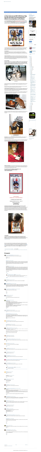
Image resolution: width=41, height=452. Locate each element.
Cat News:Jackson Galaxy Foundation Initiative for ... (33, 84)
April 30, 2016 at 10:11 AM (12, 396)
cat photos (12, 249)
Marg (6, 425)
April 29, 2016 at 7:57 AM (13, 283)
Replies (7, 273)
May (30, 72)
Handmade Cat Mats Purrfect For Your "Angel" (34, 48)
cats (13, 249)
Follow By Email (31, 39)
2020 (30, 62)
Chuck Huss (7, 335)
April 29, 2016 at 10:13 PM (12, 384)
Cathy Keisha (7, 384)
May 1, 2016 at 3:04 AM (10, 408)
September (31, 69)
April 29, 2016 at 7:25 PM (24, 359)
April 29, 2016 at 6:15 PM (13, 355)
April (30, 73)
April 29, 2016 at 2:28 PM (11, 335)
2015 (30, 105)
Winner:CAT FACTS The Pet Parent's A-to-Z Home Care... (33, 88)
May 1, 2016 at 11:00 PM (12, 429)
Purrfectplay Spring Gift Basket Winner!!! (32, 78)
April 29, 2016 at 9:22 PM (17, 367)
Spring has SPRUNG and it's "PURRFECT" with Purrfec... (33, 83)
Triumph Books (18, 46)
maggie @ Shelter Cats (8, 313)
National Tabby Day (16, 249)
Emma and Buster (8, 345)
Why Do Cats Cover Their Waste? (32, 54)
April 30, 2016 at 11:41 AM (11, 400)
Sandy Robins (24, 249)
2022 (30, 60)
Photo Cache (7, 343)
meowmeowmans (8, 429)
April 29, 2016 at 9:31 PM (10, 371)
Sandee (7, 295)
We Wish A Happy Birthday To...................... (33, 93)
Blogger (26, 450)
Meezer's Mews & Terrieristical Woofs (10, 388)
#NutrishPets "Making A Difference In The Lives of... (32, 86)
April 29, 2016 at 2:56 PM (11, 343)
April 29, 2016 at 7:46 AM (17, 274)
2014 (30, 106)
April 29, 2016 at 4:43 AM (11, 266)
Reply (6, 258)
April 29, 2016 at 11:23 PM (17, 388)
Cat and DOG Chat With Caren (11, 274)
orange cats (19, 249)
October (31, 68)
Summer (7, 260)
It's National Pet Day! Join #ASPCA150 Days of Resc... (32, 91)
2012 (30, 108)
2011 (30, 109)
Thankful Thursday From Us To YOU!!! (33, 96)
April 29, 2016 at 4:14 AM (10, 260)
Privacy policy (30, 139)
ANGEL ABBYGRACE (8, 355)
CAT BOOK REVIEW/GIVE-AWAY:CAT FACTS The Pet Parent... (32, 99)
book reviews (7, 249)
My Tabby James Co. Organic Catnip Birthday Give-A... (32, 101)
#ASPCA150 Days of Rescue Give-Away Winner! (33, 81)
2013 (30, 107)
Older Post (26, 444)
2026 (30, 57)
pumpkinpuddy (7, 324)
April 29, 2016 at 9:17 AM (10, 295)
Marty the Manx (8, 396)
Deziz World (7, 418)
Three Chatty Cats (8, 320)
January (31, 104)
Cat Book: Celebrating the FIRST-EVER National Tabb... (32, 75)
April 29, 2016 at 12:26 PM (12, 324)
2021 (30, 61)
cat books (10, 249)
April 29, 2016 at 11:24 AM (13, 320)
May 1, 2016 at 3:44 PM (11, 418)
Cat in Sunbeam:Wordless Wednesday (32, 97)
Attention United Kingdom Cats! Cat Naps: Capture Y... (33, 95)
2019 (30, 63)
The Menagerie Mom (8, 283)
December (31, 66)
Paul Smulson (21, 249)
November (31, 67)
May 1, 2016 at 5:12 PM (9, 425)
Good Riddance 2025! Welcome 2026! (31, 15)
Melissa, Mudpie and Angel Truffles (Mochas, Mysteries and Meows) (14, 359)
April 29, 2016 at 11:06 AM (14, 313)
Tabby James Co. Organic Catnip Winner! (32, 89)
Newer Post (6, 444)
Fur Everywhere (8, 348)
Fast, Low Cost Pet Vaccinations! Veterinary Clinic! (34, 51)
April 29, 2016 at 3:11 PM (12, 348)
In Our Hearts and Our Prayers (32, 76)
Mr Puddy (7, 408)
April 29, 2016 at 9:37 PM (11, 375)
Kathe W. (7, 400)
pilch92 (7, 371)
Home (16, 444)
